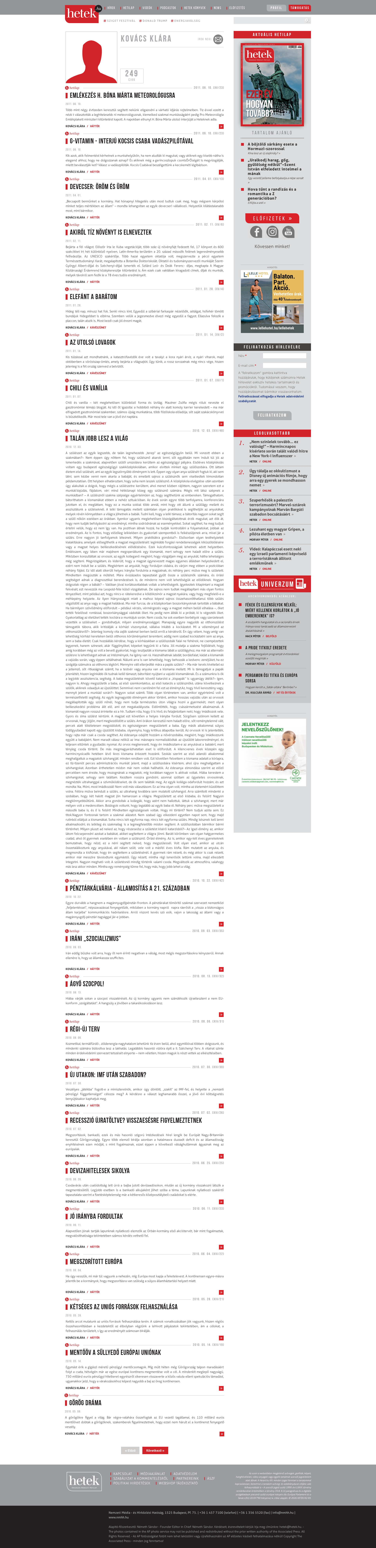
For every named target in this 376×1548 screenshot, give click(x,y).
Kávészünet (98, 327)
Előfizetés (237, 8)
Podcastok (168, 8)
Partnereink (187, 1478)
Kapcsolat (122, 1474)
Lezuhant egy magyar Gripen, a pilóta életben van (276, 531)
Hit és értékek (286, 692)
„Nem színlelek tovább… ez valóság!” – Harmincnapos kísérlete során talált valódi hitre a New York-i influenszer (278, 448)
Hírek (111, 8)
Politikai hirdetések (131, 1483)
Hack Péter (253, 636)
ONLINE (266, 461)
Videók (147, 8)
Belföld (271, 636)
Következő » (155, 1450)
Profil (276, 8)
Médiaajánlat (152, 1474)
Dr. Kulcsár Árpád (258, 692)
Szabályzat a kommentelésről (140, 1478)
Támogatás (300, 8)
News (217, 8)
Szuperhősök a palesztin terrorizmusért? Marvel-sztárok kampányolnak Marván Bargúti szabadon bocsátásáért (277, 507)
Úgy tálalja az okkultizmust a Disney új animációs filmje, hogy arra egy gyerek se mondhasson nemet (278, 478)
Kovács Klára (75, 126)
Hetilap (129, 8)
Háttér (95, 126)
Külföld (275, 663)
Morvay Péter (258, 539)
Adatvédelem (185, 1474)
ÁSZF (211, 1478)
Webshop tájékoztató (178, 1483)
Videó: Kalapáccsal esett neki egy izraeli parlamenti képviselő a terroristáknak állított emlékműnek (278, 556)
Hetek (253, 461)
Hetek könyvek (195, 8)
